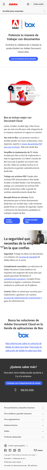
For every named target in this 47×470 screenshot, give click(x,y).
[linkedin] (19, 450)
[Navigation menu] (4, 4)
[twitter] (14, 450)
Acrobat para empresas (13, 11)
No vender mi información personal (15, 465)
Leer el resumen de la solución (23, 59)
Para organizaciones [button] (12, 419)
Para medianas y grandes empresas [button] (18, 413)
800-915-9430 (27, 390)
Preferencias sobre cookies (12, 462)
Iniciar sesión (39, 4)
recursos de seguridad (28, 257)
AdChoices (34, 465)
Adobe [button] (6, 431)
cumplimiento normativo (14, 279)
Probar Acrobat (9, 221)
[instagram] (10, 450)
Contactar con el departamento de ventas (23, 383)
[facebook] (5, 450)
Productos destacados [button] (12, 437)
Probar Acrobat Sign (31, 221)
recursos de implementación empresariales (22, 298)
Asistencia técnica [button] (10, 425)
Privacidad (7, 458)
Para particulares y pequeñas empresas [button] (19, 408)
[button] (28, 4)
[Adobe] (13, 4)
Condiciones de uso (19, 458)
